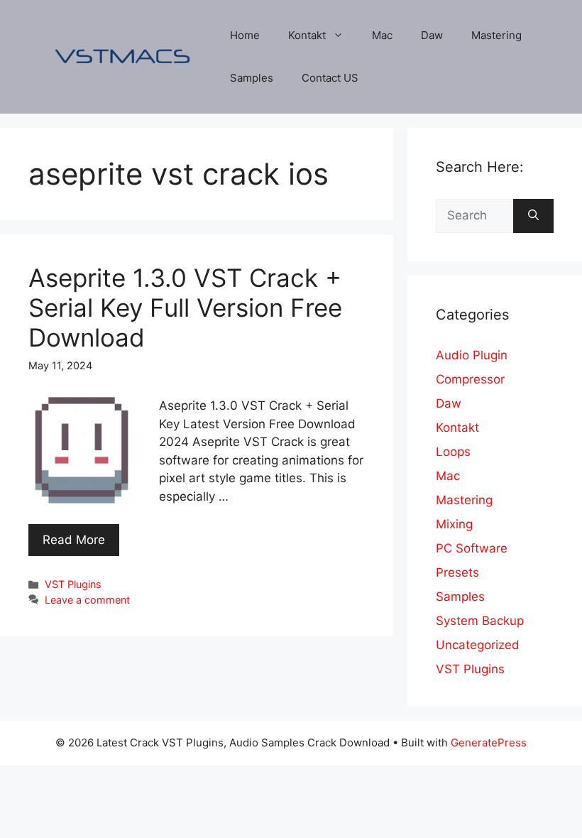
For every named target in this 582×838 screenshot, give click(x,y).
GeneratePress (489, 742)
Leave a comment (87, 600)
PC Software (471, 548)
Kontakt (307, 35)
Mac (382, 35)
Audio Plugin (471, 355)
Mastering (496, 35)
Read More (74, 540)
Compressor (470, 379)
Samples (251, 78)
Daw (432, 35)
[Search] (533, 216)
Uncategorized (478, 645)
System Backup (480, 621)
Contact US (330, 78)
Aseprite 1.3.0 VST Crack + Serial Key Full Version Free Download (185, 307)
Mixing (454, 524)
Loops (453, 452)
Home (245, 35)
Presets (457, 572)
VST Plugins (73, 584)
